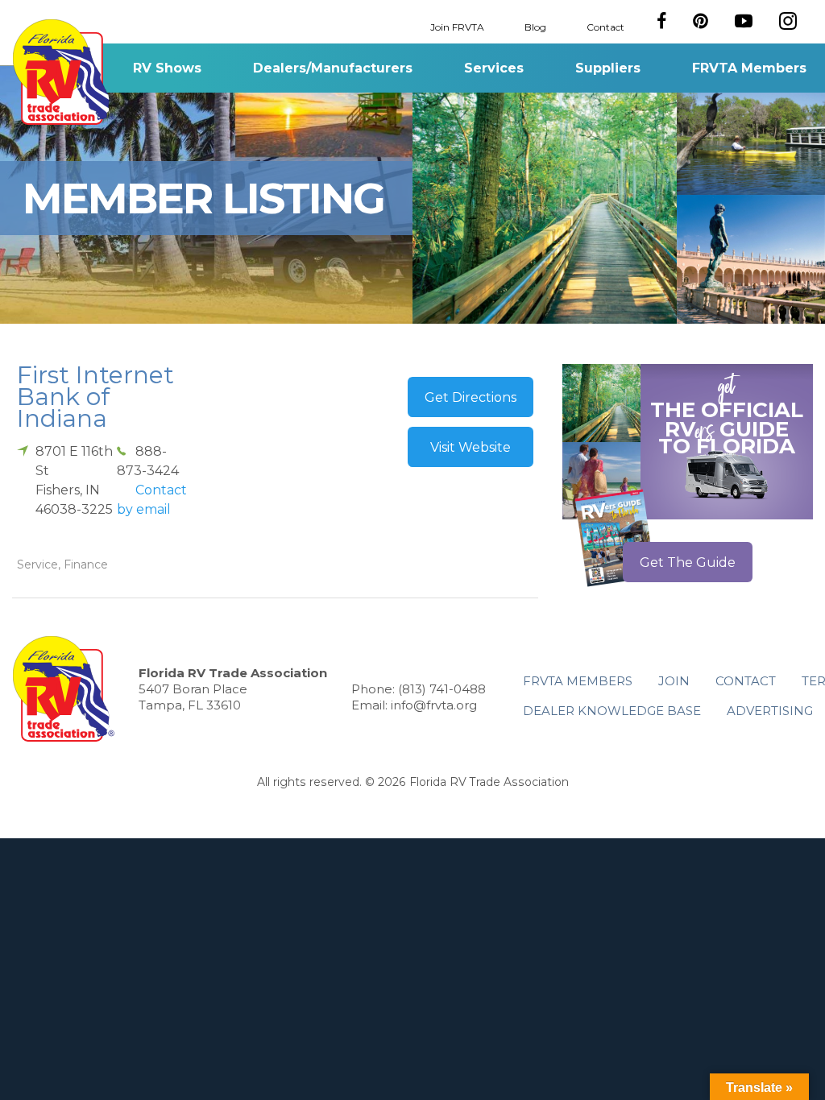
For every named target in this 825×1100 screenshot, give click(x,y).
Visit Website (470, 447)
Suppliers (608, 68)
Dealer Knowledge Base (612, 710)
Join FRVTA (457, 26)
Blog (535, 26)
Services (494, 68)
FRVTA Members (749, 68)
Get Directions (470, 397)
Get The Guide (688, 562)
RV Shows (167, 68)
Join (674, 681)
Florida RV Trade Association (63, 72)
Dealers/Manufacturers (332, 68)
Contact (605, 26)
